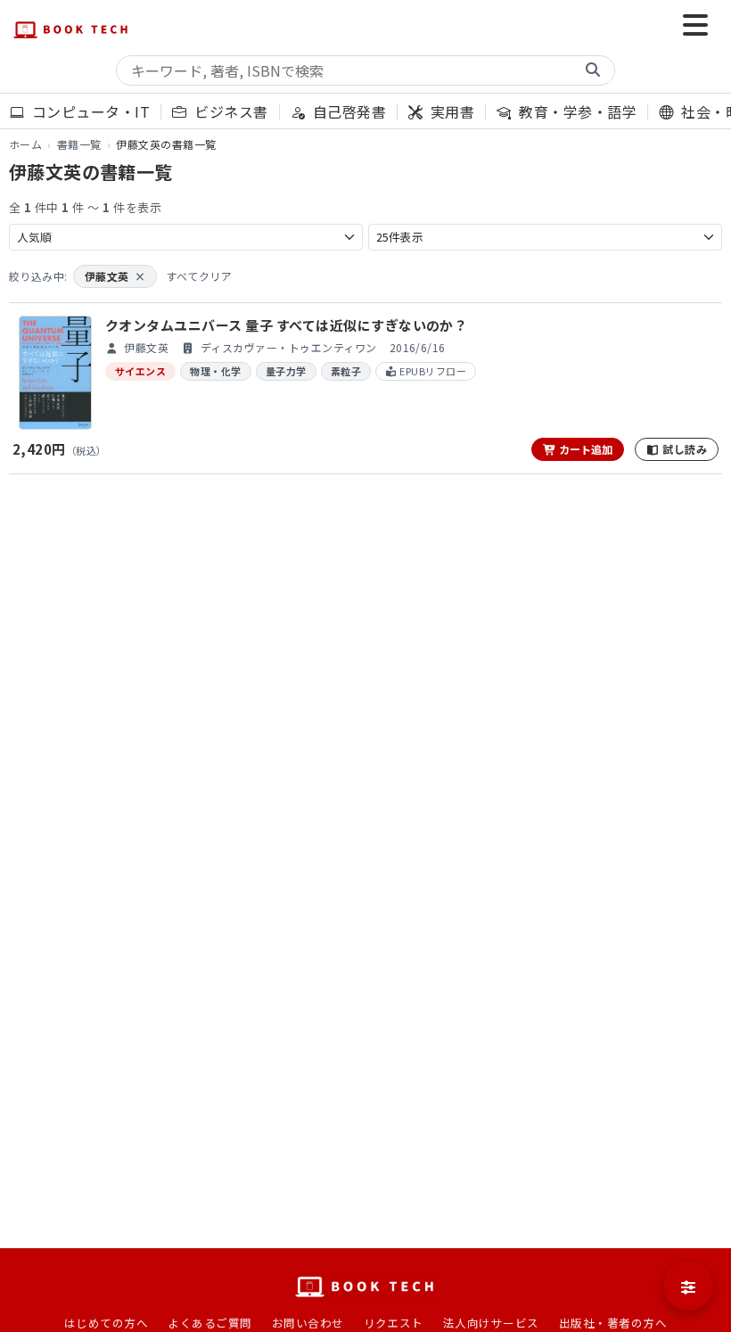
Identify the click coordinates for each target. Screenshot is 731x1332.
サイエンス (140, 371)
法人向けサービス (491, 1322)
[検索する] (592, 70)
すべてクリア (199, 276)
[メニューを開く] (695, 27)
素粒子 (346, 371)
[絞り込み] (688, 1286)
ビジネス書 (229, 111)
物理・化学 (215, 371)
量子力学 (286, 371)
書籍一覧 (79, 144)
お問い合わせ (308, 1322)
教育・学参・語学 (576, 111)
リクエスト (393, 1322)
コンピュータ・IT (89, 111)
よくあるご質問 (209, 1322)
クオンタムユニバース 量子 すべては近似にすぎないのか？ (286, 325)
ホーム (25, 144)
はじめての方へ (106, 1322)
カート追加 (584, 448)
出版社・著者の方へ (613, 1322)
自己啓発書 (347, 111)
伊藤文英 (115, 276)
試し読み (683, 448)
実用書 (450, 111)
